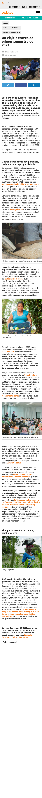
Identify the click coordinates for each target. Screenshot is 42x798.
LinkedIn (28, 635)
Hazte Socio (9, 18)
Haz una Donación (30, 18)
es (3, 2)
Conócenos (34, 7)
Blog (24, 7)
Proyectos (14, 7)
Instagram (23, 637)
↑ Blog (5, 23)
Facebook (6, 637)
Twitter (14, 637)
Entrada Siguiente (10, 32)
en (8, 2)
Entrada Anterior (11, 28)
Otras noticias (10, 55)
